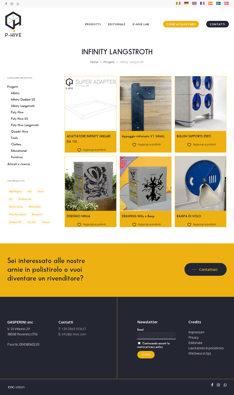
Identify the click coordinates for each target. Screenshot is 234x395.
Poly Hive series (17, 214)
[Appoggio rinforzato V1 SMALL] (145, 103)
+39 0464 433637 (74, 329)
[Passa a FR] (202, 4)
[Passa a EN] (194, 4)
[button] (205, 269)
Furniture (17, 157)
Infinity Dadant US (23, 99)
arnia (41, 191)
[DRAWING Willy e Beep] (145, 183)
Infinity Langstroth (23, 106)
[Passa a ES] (210, 4)
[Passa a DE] (186, 4)
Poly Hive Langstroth (25, 125)
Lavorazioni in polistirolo (206, 348)
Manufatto (35, 206)
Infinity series (16, 206)
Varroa (46, 222)
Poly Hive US (19, 119)
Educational (19, 151)
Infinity (15, 93)
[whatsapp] (18, 4)
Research (37, 214)
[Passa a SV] (218, 4)
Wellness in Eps (199, 353)
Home (94, 62)
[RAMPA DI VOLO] (200, 183)
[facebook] (6, 4)
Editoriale (195, 343)
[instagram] (12, 4)
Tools (14, 138)
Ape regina (15, 191)
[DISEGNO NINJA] (90, 183)
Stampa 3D (15, 222)
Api (29, 191)
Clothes (16, 144)
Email (140, 329)
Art (10, 199)
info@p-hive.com (74, 334)
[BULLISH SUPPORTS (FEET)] (200, 103)
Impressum (196, 332)
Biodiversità (25, 199)
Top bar (31, 222)
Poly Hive (17, 112)
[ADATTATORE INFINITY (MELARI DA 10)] (90, 103)
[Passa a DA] (226, 4)
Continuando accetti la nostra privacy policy (153, 345)
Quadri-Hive (19, 131)
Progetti (108, 62)
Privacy (193, 337)
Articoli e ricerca (18, 164)
